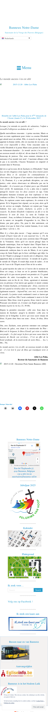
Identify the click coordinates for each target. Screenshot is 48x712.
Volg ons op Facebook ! (20, 601)
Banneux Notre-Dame (24, 27)
